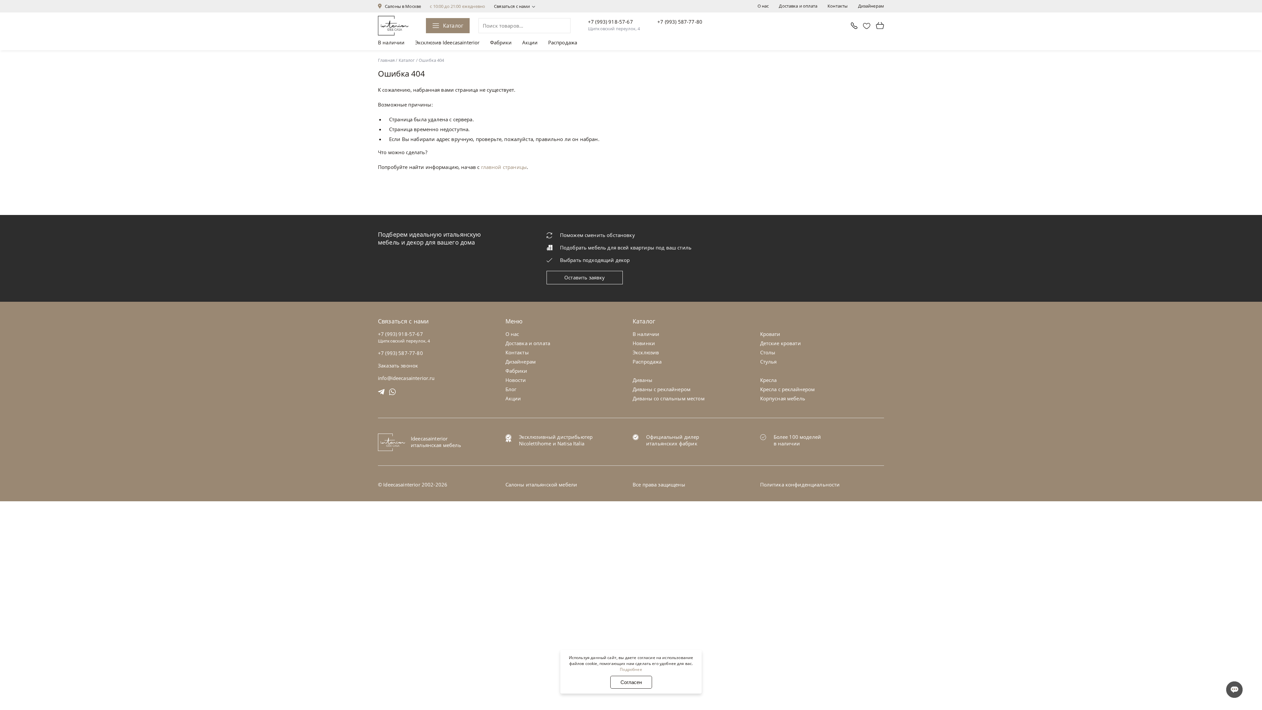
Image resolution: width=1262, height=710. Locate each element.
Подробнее (631, 669)
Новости (515, 380)
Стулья (768, 361)
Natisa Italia (570, 443)
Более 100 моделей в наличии (797, 440)
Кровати (770, 334)
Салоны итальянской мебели (541, 484)
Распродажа (562, 42)
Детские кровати (780, 343)
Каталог (453, 25)
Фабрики (501, 42)
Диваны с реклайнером (661, 389)
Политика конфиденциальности (800, 484)
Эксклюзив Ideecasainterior (447, 42)
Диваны (642, 380)
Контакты (838, 6)
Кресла (768, 380)
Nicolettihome (535, 443)
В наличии (391, 42)
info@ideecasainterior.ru (406, 378)
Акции (530, 42)
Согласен (631, 682)
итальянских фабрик (671, 443)
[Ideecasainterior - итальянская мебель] (393, 26)
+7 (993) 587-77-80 (679, 21)
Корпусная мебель (782, 398)
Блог (511, 389)
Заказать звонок (398, 365)
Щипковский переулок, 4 (614, 29)
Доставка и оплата (798, 6)
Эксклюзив (646, 352)
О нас (763, 6)
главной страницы (504, 167)
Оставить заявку (584, 277)
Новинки (644, 343)
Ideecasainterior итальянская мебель (436, 441)
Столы (768, 352)
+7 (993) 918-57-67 (610, 21)
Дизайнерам (871, 6)
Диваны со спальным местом (669, 398)
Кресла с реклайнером (787, 389)
